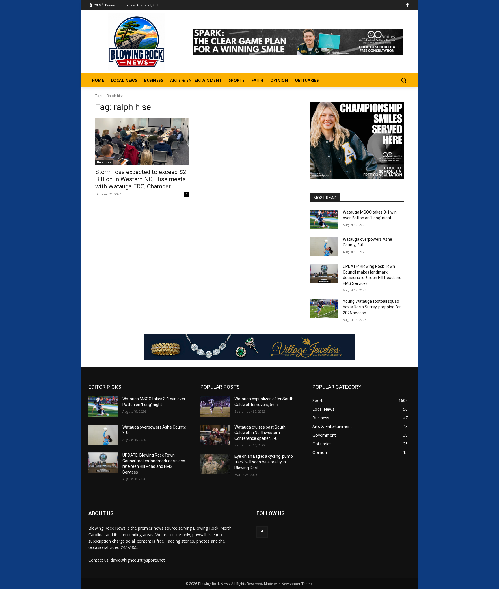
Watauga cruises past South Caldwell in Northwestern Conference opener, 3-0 (260, 433)
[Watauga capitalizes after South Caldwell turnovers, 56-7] (215, 406)
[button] (404, 80)
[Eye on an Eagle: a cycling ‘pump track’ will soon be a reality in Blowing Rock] (215, 464)
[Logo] (136, 42)
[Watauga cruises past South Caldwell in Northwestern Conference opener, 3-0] (215, 435)
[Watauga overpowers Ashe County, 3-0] (324, 246)
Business (104, 162)
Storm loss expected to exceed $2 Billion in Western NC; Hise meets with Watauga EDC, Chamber (140, 179)
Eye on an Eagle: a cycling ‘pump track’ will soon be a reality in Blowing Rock (263, 462)
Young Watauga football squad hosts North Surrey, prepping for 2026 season (372, 307)
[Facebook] (407, 5)
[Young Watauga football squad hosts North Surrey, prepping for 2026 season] (324, 308)
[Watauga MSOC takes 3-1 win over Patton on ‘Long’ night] (324, 219)
